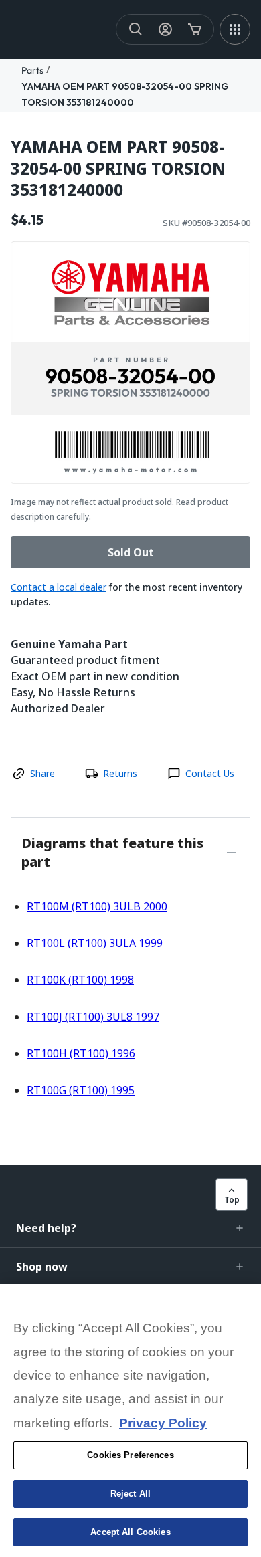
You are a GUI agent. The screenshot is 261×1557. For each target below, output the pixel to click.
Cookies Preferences (130, 1455)
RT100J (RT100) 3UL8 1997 (93, 1016)
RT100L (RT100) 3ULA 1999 (95, 943)
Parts (32, 70)
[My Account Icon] (165, 29)
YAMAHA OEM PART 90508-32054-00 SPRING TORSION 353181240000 (118, 168)
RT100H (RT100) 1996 (81, 1053)
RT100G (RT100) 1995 (81, 1090)
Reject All (130, 1494)
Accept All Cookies (130, 1532)
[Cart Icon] (194, 29)
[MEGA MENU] (235, 29)
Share (42, 773)
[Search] (136, 29)
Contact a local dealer (58, 587)
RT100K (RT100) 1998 (80, 979)
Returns (120, 773)
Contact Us (209, 773)
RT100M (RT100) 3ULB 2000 (97, 906)
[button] (130, 1228)
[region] (130, 1420)
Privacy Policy (163, 1423)
